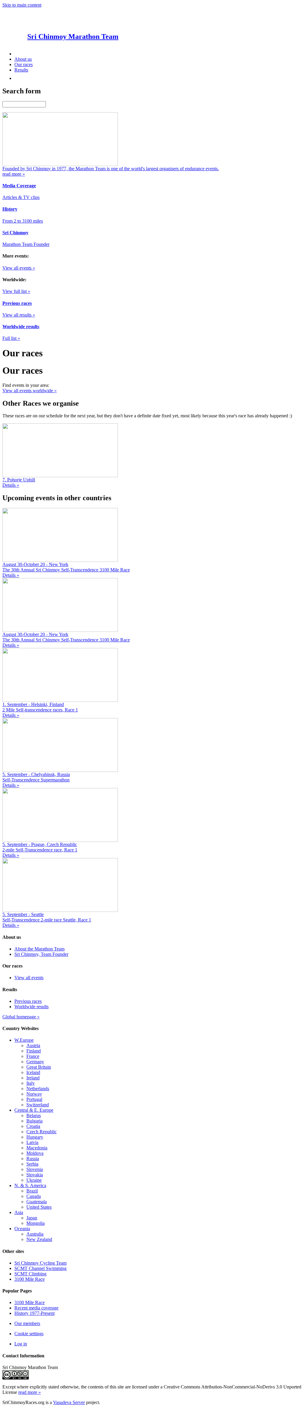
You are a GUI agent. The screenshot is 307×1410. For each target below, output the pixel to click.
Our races (23, 64)
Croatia (33, 1126)
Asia (18, 1212)
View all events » (18, 267)
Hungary (34, 1137)
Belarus (33, 1115)
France (32, 1056)
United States (39, 1207)
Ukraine (34, 1180)
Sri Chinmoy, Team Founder (41, 954)
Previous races (28, 1001)
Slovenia (34, 1169)
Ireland (33, 1077)
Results (21, 69)
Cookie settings (28, 1333)
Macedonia (36, 1147)
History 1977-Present (34, 1313)
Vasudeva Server (69, 1402)
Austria (33, 1045)
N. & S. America (30, 1185)
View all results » (18, 314)
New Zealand (39, 1239)
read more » (29, 1392)
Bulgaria (34, 1120)
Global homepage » (21, 1016)
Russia (32, 1158)
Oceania (22, 1228)
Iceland (33, 1072)
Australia (34, 1233)
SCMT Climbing (30, 1273)
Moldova (34, 1153)
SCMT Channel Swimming (40, 1268)
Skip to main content (21, 4)
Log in (20, 1343)
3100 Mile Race (29, 1279)
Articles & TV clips (21, 197)
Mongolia (35, 1223)
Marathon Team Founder (25, 244)
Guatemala (36, 1201)
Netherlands (37, 1088)
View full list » (16, 291)
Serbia (32, 1163)
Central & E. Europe (33, 1110)
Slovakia (34, 1174)
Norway (34, 1093)
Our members (27, 1323)
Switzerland (37, 1104)
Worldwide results (31, 1006)
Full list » (11, 338)
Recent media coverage (36, 1307)
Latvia (32, 1142)
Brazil (32, 1190)
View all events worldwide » (29, 390)
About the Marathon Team (39, 948)
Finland (33, 1050)
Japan (31, 1217)
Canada (33, 1196)
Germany (35, 1061)
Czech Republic (41, 1131)
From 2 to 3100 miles (22, 220)
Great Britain (38, 1067)
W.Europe (24, 1040)
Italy (30, 1083)
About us (23, 59)
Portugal (34, 1099)
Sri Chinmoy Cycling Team (40, 1262)
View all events (28, 977)
